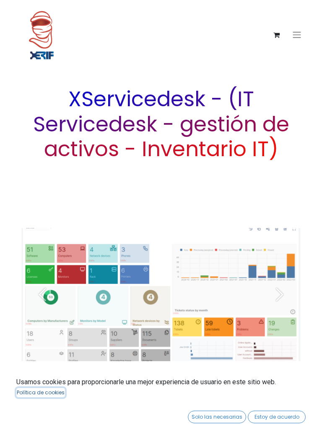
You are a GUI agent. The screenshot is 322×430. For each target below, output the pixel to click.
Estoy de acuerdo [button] (276, 416)
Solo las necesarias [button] (217, 416)
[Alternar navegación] (297, 35)
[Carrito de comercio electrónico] (276, 34)
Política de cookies (41, 392)
